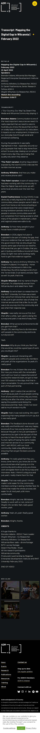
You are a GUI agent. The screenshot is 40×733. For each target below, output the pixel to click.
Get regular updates (25, 671)
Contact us (22, 662)
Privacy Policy (31, 728)
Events (4, 666)
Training (4, 683)
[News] (10, 610)
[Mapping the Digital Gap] (30, 590)
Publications (6, 674)
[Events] (10, 590)
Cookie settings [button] (9, 728)
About (3, 687)
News (3, 662)
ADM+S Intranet (24, 681)
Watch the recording (10, 95)
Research (5, 670)
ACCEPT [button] (21, 728)
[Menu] (34, 3)
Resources (5, 679)
